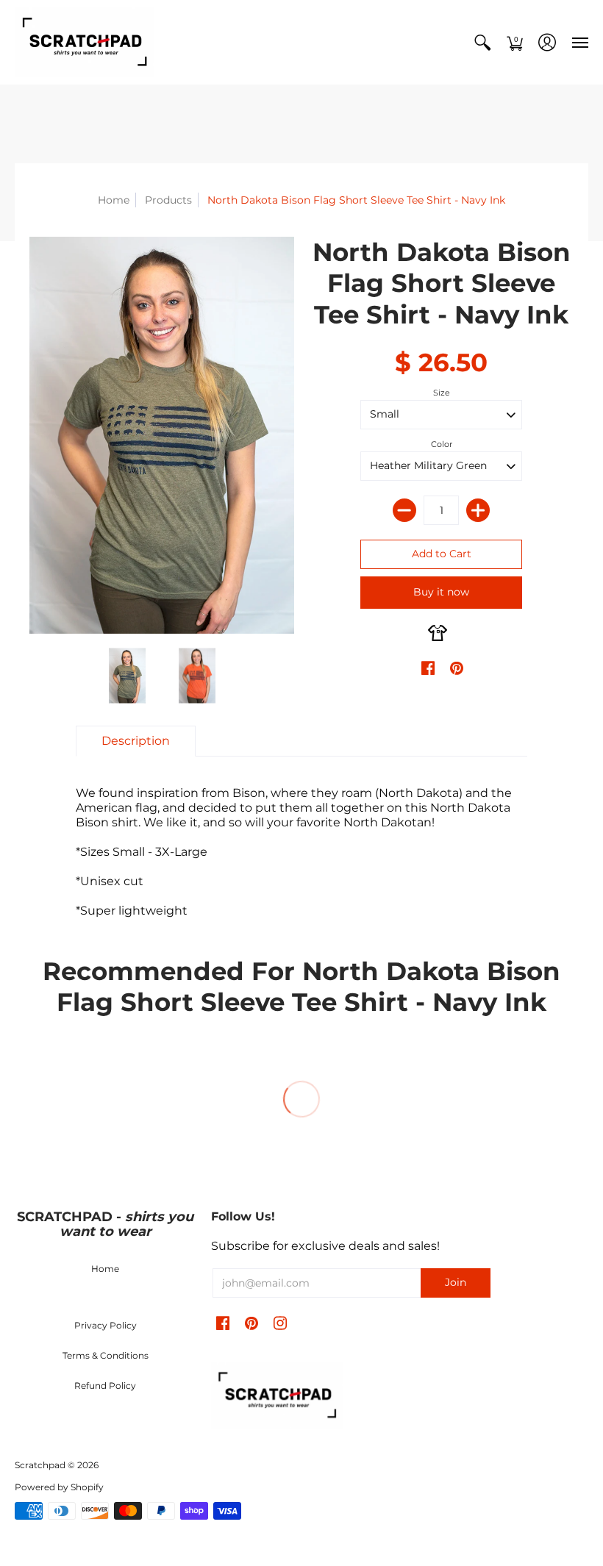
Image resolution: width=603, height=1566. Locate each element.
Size (441, 392)
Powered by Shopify (59, 1486)
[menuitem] (482, 42)
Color (441, 444)
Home (113, 200)
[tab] (136, 741)
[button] (482, 42)
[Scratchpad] (84, 42)
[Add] (478, 510)
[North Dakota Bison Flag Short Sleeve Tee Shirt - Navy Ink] (126, 676)
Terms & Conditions (106, 1355)
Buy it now (441, 591)
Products (168, 200)
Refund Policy (105, 1385)
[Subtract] (404, 510)
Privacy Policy (105, 1325)
